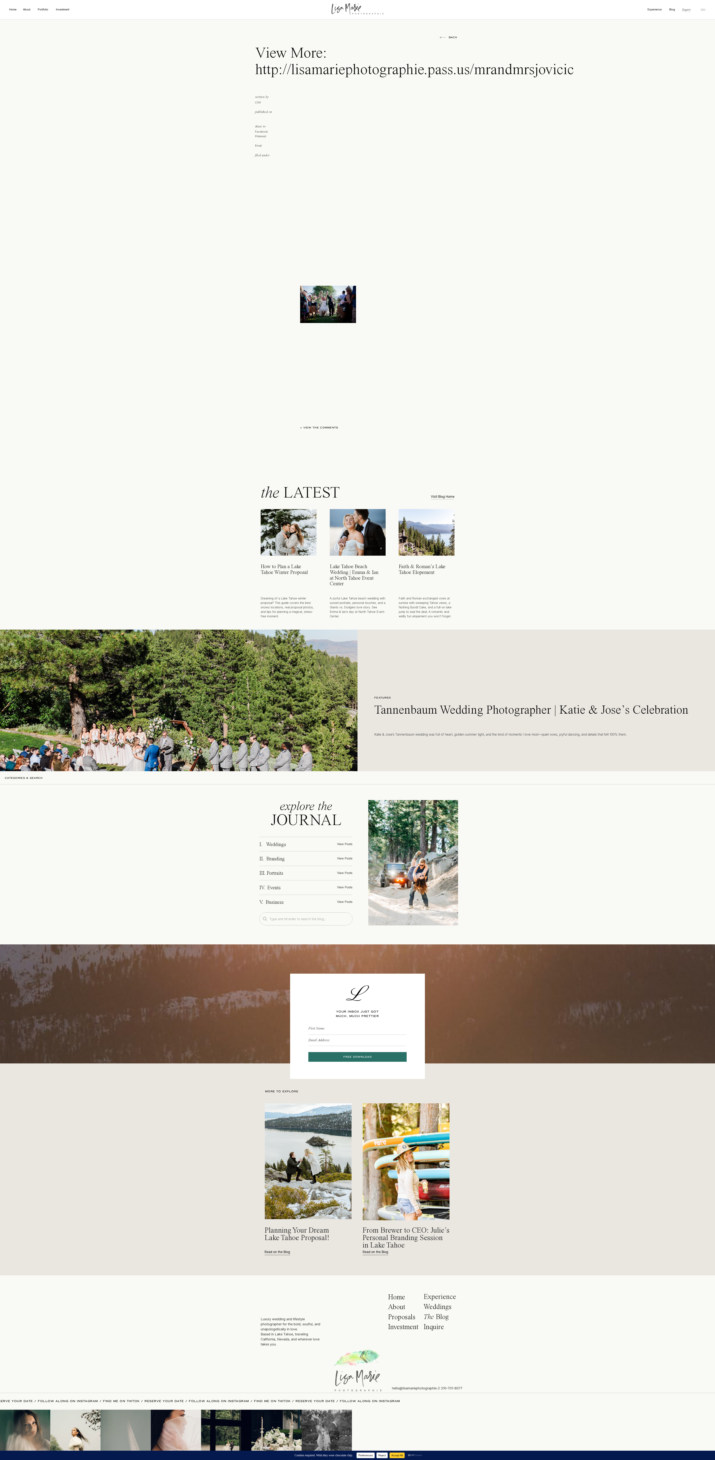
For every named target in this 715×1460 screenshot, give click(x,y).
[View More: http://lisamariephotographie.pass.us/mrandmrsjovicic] (413, 862)
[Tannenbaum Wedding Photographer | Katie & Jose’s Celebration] (179, 700)
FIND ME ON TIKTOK (84, 1401)
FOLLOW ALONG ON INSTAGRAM (181, 1401)
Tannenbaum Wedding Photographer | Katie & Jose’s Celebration (531, 710)
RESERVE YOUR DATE (127, 1401)
